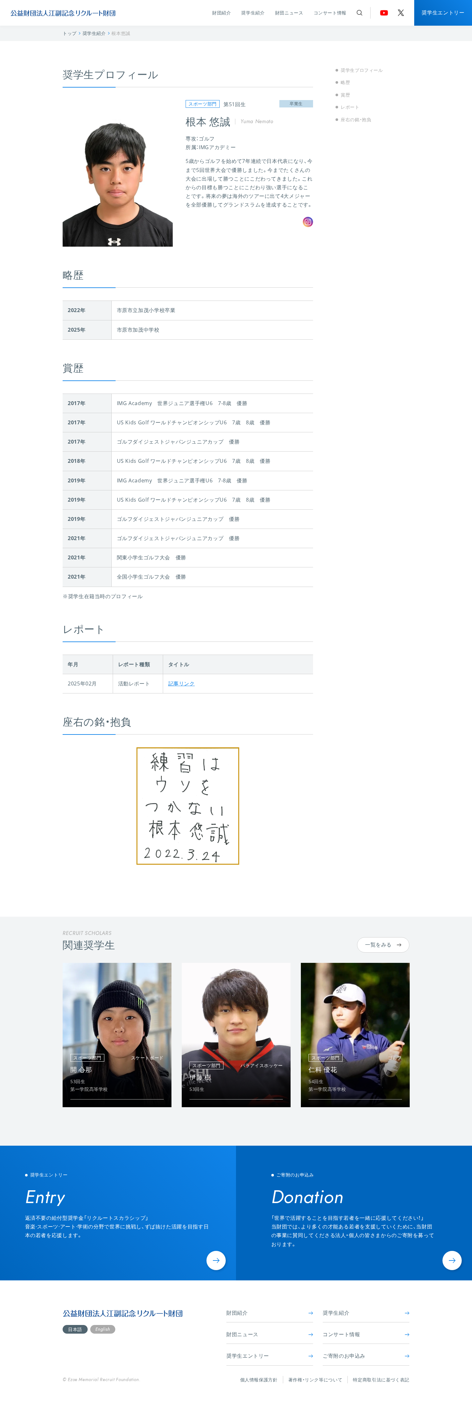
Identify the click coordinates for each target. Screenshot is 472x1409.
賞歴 (345, 95)
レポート (350, 107)
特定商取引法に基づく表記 (381, 1380)
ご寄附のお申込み (344, 1355)
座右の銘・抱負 (356, 119)
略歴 (345, 82)
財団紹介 (221, 13)
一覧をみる (378, 944)
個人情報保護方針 (259, 1380)
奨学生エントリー (443, 12)
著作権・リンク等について (315, 1380)
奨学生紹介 (253, 13)
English (102, 1329)
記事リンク (181, 683)
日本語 (75, 1329)
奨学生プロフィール (362, 70)
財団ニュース (289, 13)
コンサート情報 (330, 13)
